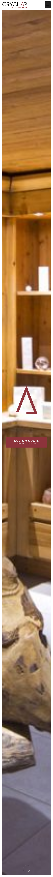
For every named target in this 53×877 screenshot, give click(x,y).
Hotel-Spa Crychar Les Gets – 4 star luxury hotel (15, 4)
